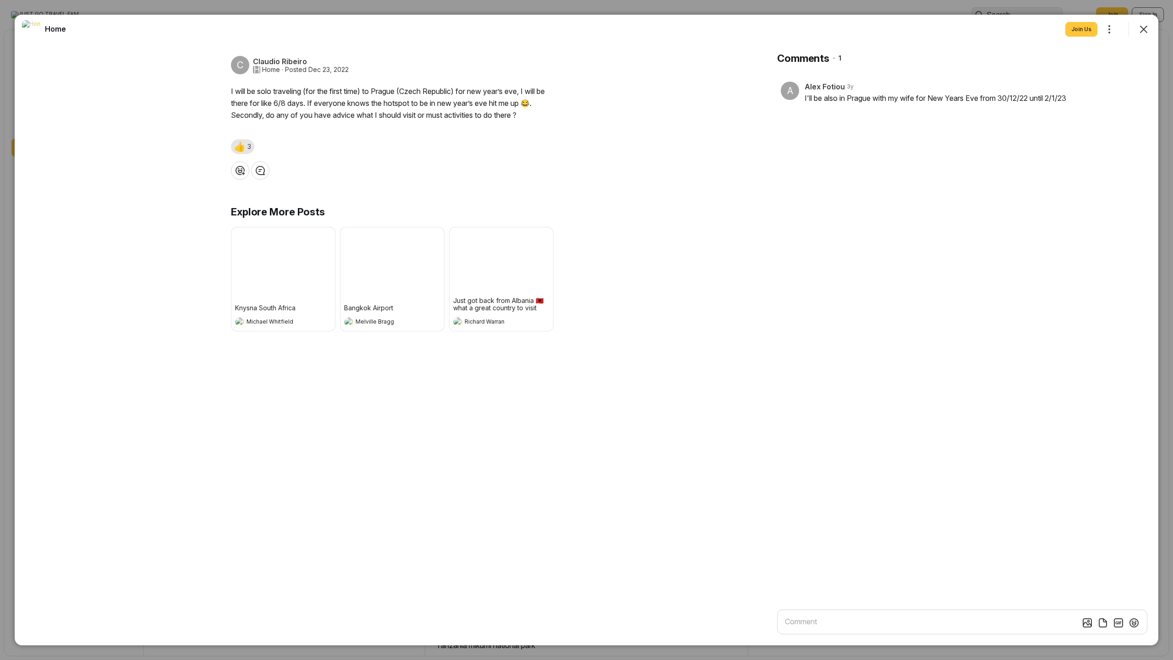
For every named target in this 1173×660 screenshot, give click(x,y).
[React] (240, 170)
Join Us (1081, 29)
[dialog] (586, 330)
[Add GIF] (1118, 623)
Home (271, 69)
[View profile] (239, 321)
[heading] (274, 322)
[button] (242, 146)
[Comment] (260, 170)
